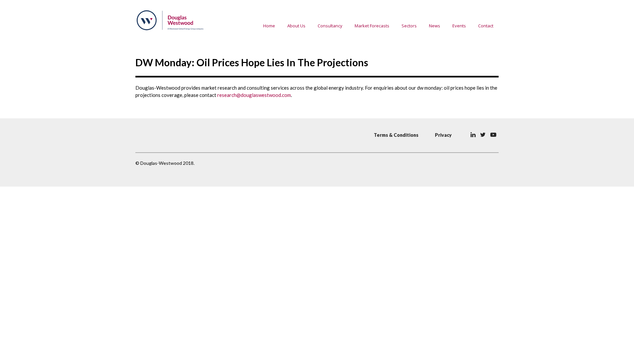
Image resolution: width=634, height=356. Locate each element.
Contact (485, 26)
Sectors (409, 26)
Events (459, 26)
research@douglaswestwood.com (254, 95)
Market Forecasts (372, 26)
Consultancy (330, 26)
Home (269, 26)
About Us (296, 26)
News (434, 26)
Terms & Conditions (396, 135)
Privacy (443, 135)
